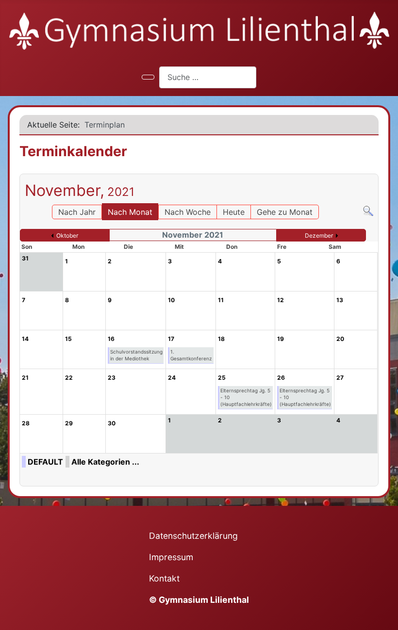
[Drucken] (375, 169)
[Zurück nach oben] (385, 618)
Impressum (171, 557)
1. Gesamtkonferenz (191, 355)
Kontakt (164, 578)
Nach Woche (188, 212)
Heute (234, 212)
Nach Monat (130, 212)
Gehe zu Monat (285, 212)
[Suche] (368, 210)
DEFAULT (45, 462)
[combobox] (207, 77)
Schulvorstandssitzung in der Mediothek (136, 355)
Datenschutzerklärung (193, 536)
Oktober (67, 235)
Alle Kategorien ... (105, 462)
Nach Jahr (77, 212)
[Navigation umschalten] (148, 77)
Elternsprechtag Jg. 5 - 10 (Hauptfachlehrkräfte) (246, 397)
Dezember (319, 235)
